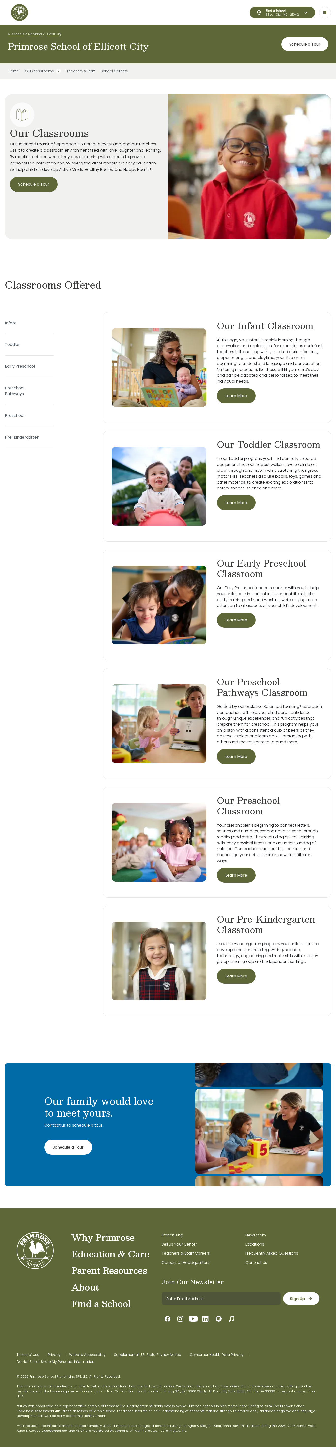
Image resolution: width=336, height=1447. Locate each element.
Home (13, 71)
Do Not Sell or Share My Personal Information (55, 1361)
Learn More (236, 396)
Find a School (100, 1303)
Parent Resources (109, 1270)
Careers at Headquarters (185, 1262)
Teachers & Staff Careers (186, 1253)
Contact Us (256, 1262)
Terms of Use (28, 1354)
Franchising (172, 1235)
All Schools (16, 34)
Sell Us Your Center (179, 1244)
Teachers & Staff (81, 71)
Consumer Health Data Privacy (217, 1354)
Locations (254, 1244)
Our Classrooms (39, 71)
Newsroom (255, 1235)
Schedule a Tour (304, 44)
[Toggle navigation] (325, 12)
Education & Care (110, 1253)
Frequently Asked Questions (271, 1253)
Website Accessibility (87, 1354)
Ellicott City (53, 34)
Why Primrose (103, 1237)
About (85, 1287)
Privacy (54, 1354)
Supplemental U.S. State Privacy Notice (147, 1354)
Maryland (35, 34)
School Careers (114, 71)
